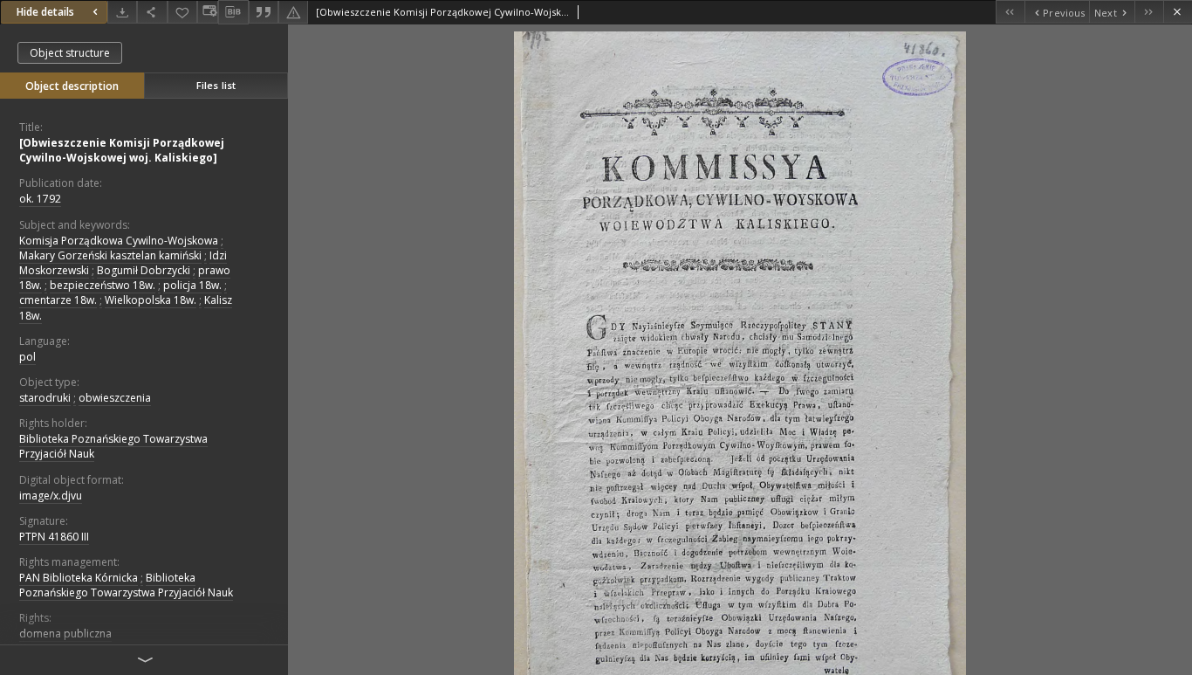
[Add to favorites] (182, 12)
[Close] (1177, 12)
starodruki (45, 397)
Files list (216, 85)
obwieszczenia (115, 397)
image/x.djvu (50, 495)
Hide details (45, 11)
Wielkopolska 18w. (150, 300)
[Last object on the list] (1148, 12)
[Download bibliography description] (233, 12)
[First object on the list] (1010, 12)
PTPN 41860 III (54, 536)
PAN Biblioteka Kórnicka (78, 577)
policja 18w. (192, 285)
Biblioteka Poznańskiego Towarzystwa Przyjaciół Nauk (113, 446)
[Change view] (207, 12)
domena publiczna (65, 633)
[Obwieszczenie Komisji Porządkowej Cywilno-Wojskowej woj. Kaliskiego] (121, 150)
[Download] (122, 12)
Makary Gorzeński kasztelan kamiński (110, 255)
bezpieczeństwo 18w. (102, 285)
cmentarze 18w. (58, 300)
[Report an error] (293, 12)
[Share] (152, 12)
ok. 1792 (40, 198)
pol (27, 356)
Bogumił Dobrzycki (143, 270)
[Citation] (263, 12)
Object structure (70, 52)
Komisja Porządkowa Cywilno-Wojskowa (118, 240)
